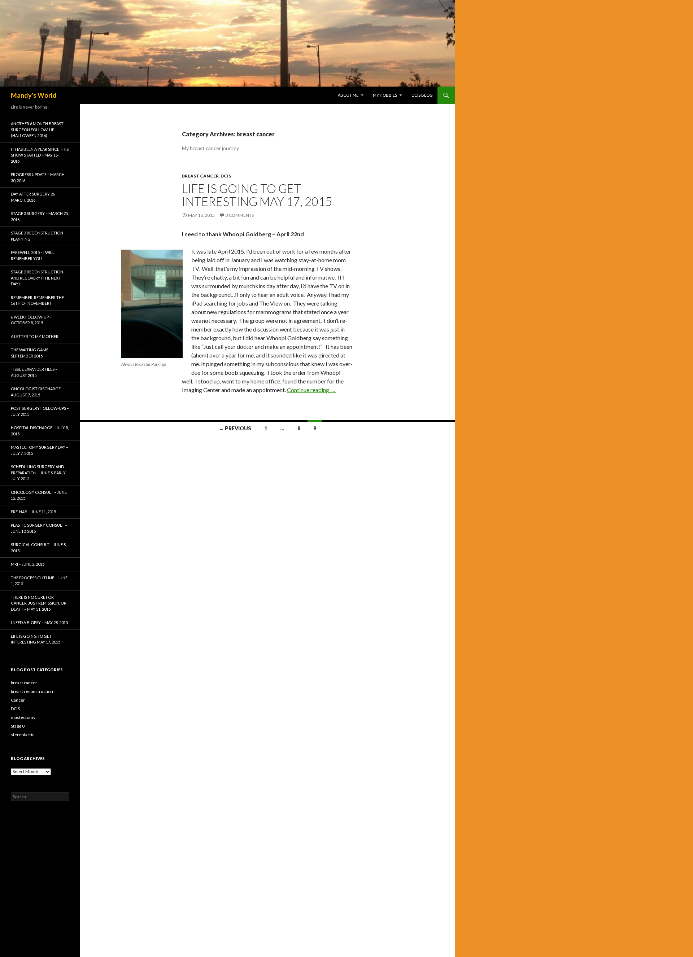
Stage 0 (18, 726)
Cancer (18, 700)
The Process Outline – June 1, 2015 (39, 580)
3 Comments (240, 215)
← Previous (235, 428)
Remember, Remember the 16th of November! (37, 300)
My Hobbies (385, 95)
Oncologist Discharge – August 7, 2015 (37, 391)
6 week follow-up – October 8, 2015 (31, 320)
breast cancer (200, 176)
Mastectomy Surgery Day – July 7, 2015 (39, 450)
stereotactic (22, 734)
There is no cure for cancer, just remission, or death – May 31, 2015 (38, 603)
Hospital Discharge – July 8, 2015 (40, 430)
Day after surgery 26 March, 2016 (33, 197)
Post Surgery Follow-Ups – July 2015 (40, 411)
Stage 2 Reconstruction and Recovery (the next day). (37, 277)
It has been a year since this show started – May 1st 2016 (40, 155)
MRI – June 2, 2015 (27, 564)
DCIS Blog (422, 95)
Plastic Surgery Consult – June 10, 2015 (39, 528)
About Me (348, 95)
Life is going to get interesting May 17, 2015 (257, 194)
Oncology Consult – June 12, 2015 (39, 495)
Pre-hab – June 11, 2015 (33, 511)
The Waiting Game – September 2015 (31, 352)
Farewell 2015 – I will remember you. (33, 255)
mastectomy (23, 717)
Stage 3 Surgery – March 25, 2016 (40, 216)
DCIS (226, 176)
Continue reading (311, 389)
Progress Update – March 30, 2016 (38, 177)
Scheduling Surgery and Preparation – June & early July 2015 (38, 472)
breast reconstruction (32, 691)
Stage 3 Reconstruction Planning (37, 236)
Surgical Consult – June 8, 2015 (38, 547)
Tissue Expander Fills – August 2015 (34, 372)
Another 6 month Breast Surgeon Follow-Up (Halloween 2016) (37, 129)
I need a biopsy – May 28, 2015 (39, 622)
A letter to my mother (34, 336)
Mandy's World (34, 95)
